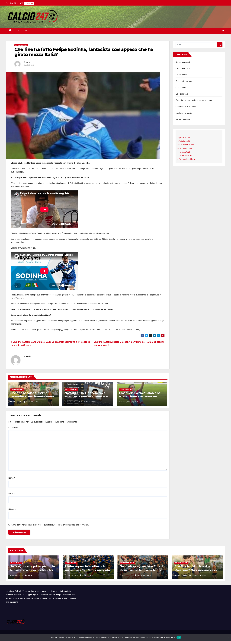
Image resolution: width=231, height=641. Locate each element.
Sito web (12, 509)
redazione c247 (33, 402)
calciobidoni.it (184, 156)
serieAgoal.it (183, 152)
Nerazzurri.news (184, 148)
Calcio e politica (183, 68)
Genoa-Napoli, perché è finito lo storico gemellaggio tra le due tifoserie (142, 570)
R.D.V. (29, 575)
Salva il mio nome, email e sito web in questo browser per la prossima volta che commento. (50, 525)
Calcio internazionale (185, 81)
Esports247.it (183, 137)
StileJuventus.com (185, 145)
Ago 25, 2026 (17, 575)
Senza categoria (183, 119)
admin (28, 62)
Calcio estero (181, 75)
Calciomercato (182, 94)
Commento (13, 427)
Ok (179, 637)
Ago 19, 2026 (127, 575)
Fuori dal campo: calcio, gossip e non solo (194, 100)
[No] (228, 637)
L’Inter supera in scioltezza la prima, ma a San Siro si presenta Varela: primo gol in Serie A (87, 570)
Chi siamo (22, 31)
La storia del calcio (184, 113)
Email (11, 494)
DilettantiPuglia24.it (187, 159)
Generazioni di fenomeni (186, 107)
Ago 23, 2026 (72, 575)
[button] (223, 31)
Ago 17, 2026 (181, 575)
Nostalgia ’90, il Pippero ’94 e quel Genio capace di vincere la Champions (87, 396)
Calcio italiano (182, 88)
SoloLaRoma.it (183, 141)
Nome (11, 478)
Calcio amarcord (21, 45)
